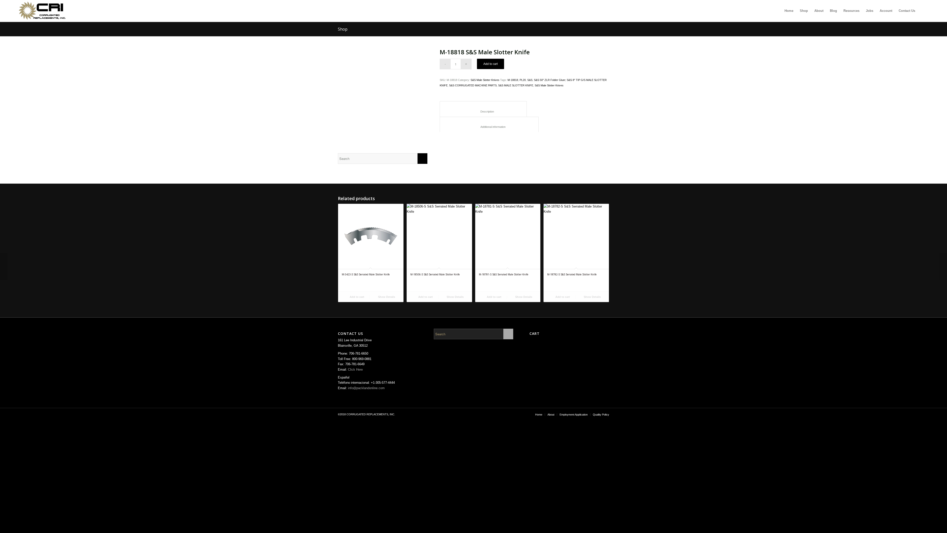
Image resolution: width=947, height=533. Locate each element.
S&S (529, 79)
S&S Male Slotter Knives (485, 79)
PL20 (523, 79)
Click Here (355, 369)
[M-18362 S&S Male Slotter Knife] (943, 266)
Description (483, 111)
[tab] (483, 109)
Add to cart (490, 64)
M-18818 (513, 79)
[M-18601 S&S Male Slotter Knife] (4, 266)
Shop (342, 29)
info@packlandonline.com (366, 388)
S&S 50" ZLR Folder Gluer (549, 79)
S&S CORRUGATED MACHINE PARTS (473, 85)
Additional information (489, 126)
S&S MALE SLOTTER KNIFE (515, 85)
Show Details (386, 296)
